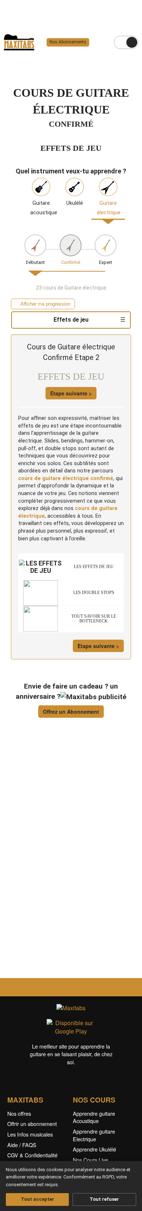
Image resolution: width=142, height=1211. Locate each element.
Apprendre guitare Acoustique (94, 1117)
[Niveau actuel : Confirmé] (71, 245)
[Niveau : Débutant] (35, 245)
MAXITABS (25, 1100)
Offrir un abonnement (32, 1123)
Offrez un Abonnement (71, 711)
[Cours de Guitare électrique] (108, 186)
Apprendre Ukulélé (94, 1149)
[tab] (71, 320)
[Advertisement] (71, 856)
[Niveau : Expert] (106, 245)
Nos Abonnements (68, 42)
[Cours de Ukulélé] (75, 186)
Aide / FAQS (21, 1145)
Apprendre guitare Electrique (94, 1135)
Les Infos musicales (30, 1134)
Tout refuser (104, 1199)
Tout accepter (37, 1199)
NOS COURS (94, 1100)
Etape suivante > (71, 393)
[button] (43, 304)
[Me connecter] (131, 42)
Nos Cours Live (90, 1160)
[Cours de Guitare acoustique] (41, 186)
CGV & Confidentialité (32, 1155)
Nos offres (19, 1113)
